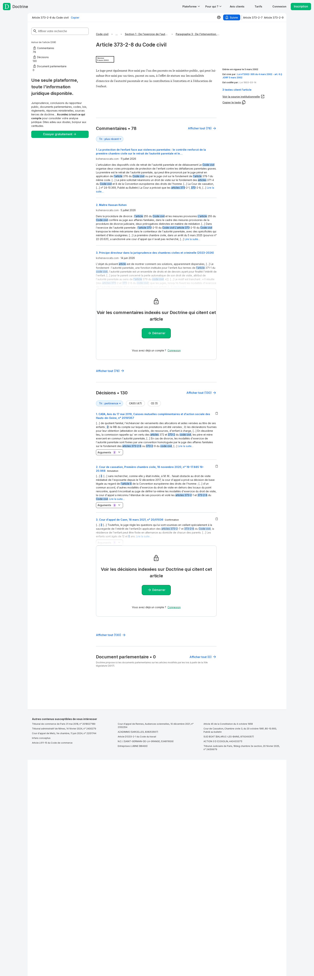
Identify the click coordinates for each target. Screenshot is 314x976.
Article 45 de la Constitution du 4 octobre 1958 (228, 724)
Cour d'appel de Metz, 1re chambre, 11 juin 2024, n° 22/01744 (64, 733)
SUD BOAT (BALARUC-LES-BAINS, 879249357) (229, 736)
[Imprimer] (219, 17)
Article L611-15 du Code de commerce (52, 742)
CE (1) (154, 403)
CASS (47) (135, 403)
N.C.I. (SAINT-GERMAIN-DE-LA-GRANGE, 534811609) (146, 741)
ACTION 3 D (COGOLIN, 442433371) (223, 741)
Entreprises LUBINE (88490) (133, 746)
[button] (237, 6)
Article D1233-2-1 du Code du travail (137, 736)
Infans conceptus (41, 738)
